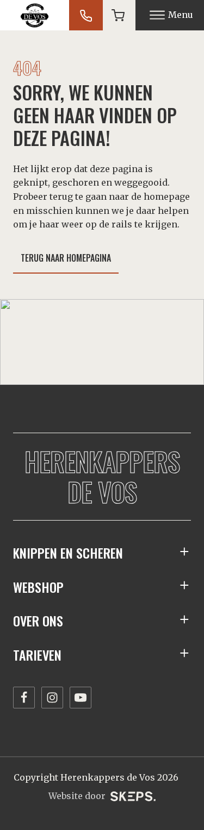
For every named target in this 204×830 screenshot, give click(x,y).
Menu (180, 14)
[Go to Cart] (118, 15)
